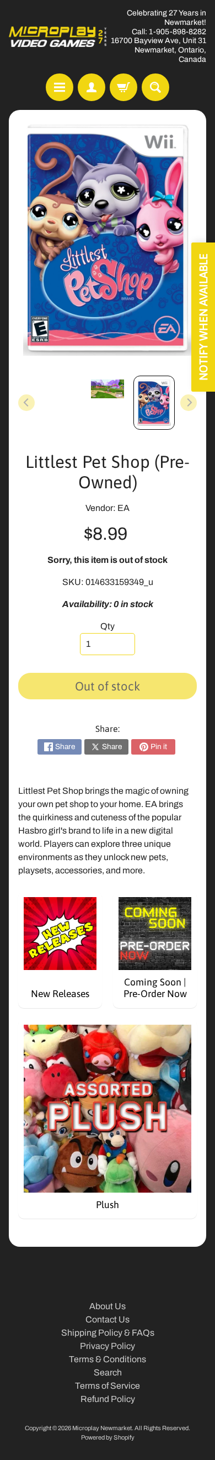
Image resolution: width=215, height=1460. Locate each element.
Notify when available (203, 317)
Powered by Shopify (108, 1437)
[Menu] (59, 87)
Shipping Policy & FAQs (107, 1332)
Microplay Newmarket (102, 1428)
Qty (107, 626)
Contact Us (107, 1319)
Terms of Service (107, 1385)
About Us (107, 1306)
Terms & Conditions (107, 1359)
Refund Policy (107, 1399)
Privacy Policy (107, 1346)
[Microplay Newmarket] (58, 37)
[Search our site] (155, 87)
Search (108, 1372)
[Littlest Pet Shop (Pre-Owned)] (154, 402)
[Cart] (123, 87)
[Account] (91, 87)
